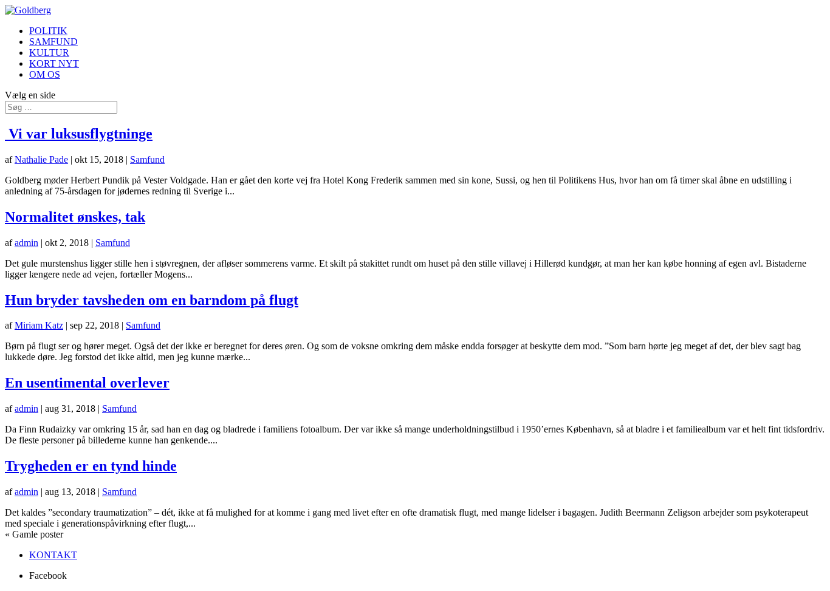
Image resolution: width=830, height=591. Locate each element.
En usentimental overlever (87, 383)
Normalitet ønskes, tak (75, 217)
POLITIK (48, 31)
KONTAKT (53, 555)
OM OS (44, 74)
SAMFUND (53, 41)
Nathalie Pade (41, 159)
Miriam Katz (39, 325)
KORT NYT (54, 63)
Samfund (147, 159)
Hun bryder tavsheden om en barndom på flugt (151, 300)
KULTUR (49, 52)
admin (26, 242)
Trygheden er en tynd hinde (91, 466)
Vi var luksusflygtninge (79, 134)
